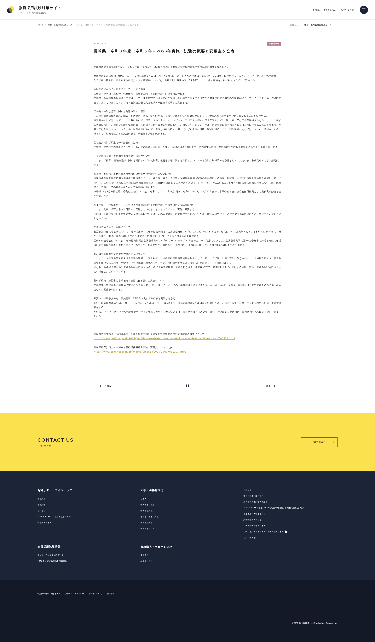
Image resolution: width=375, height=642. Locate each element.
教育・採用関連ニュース (254, 495)
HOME (41, 25)
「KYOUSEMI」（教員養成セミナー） (55, 516)
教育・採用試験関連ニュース (60, 25)
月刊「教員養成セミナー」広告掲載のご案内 (263, 531)
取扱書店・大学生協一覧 (254, 514)
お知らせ (294, 25)
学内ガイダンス (147, 528)
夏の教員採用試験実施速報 (255, 502)
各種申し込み (146, 561)
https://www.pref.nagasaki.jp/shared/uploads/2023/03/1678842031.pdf (139, 351)
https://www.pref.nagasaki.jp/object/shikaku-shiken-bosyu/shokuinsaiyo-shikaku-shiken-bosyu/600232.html (164, 338)
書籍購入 (144, 555)
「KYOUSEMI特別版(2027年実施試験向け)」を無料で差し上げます (274, 508)
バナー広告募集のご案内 (254, 525)
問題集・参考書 (45, 522)
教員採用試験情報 (49, 546)
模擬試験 (42, 504)
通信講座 (42, 498)
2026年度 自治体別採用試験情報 (52, 561)
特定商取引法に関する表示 (49, 593)
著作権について (95, 593)
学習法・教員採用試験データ (51, 555)
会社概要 (110, 593)
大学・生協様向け (152, 490)
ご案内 (143, 498)
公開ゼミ (42, 510)
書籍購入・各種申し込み (324, 9)
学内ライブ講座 (147, 504)
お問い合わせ (347, 9)
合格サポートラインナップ (55, 490)
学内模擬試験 (146, 522)
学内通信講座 (146, 510)
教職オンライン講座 (149, 516)
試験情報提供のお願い (253, 519)
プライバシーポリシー (74, 593)
